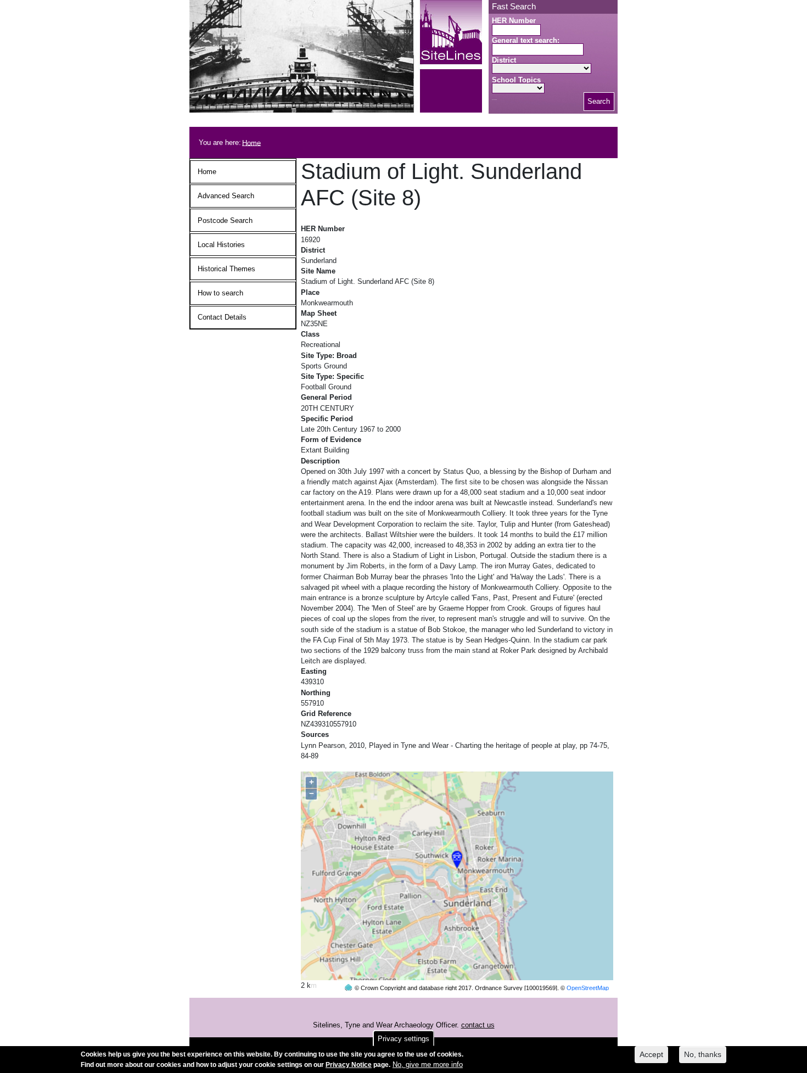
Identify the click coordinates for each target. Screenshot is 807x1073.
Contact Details (222, 317)
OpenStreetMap (588, 988)
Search (598, 101)
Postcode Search (225, 220)
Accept (651, 1054)
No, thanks (702, 1054)
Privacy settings (403, 1039)
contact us (478, 1025)
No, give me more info (428, 1064)
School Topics (516, 80)
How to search (220, 293)
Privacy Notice (349, 1065)
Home (251, 142)
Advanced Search (226, 196)
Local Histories (221, 245)
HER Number (514, 20)
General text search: (525, 40)
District (504, 60)
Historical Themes (226, 269)
